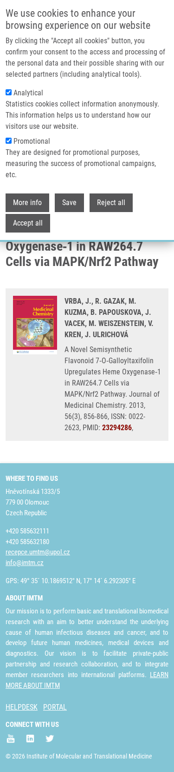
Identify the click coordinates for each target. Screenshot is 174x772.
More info (27, 202)
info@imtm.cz (25, 563)
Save (69, 202)
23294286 (117, 427)
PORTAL (55, 707)
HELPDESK (22, 707)
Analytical (28, 92)
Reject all (111, 202)
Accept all (28, 223)
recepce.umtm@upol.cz (38, 552)
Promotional (31, 141)
